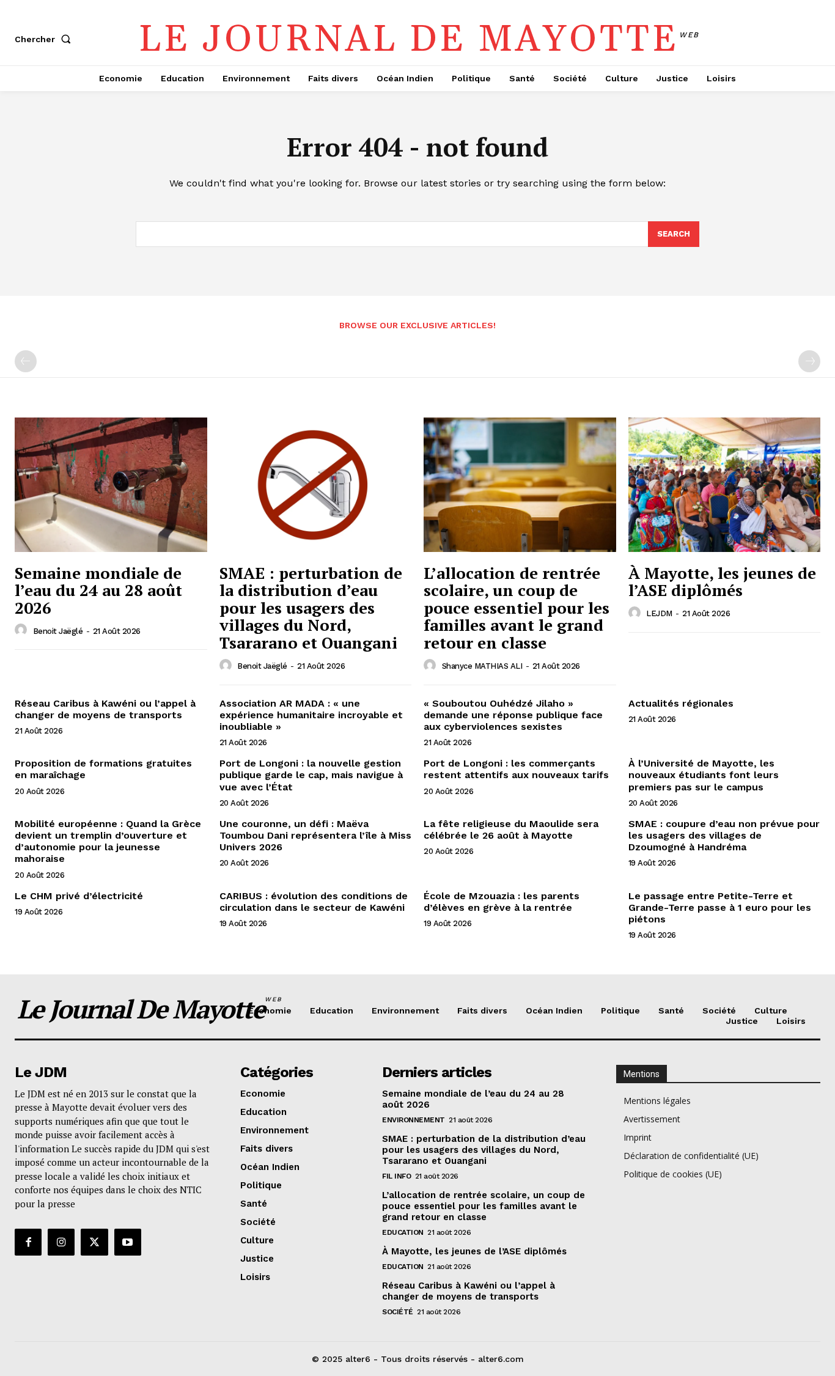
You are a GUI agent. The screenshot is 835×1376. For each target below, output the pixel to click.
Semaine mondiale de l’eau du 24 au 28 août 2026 (98, 590)
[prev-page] (26, 361)
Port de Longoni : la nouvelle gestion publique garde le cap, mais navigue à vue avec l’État (311, 774)
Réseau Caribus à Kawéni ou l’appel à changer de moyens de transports (105, 709)
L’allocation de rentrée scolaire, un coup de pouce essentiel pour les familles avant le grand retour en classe (516, 607)
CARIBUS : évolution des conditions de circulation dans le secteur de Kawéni (313, 901)
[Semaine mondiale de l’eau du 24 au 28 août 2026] (111, 485)
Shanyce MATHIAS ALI (482, 666)
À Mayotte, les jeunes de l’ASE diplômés (722, 581)
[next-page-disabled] (809, 361)
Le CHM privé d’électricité (79, 896)
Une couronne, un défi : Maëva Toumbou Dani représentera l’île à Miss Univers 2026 (315, 835)
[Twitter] (94, 1242)
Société (397, 1312)
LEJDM (659, 613)
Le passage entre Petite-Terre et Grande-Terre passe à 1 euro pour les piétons (719, 907)
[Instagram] (61, 1242)
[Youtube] (127, 1242)
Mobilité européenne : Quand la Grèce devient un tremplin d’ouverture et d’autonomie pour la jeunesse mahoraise (108, 841)
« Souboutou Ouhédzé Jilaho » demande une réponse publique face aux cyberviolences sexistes (513, 714)
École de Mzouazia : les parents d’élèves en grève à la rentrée (501, 901)
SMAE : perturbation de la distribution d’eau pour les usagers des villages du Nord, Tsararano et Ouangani (310, 607)
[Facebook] (28, 1242)
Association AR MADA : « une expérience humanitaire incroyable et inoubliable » (311, 714)
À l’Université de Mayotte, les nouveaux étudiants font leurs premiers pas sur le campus (703, 774)
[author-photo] (23, 630)
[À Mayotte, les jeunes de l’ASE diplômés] (724, 485)
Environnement (413, 1120)
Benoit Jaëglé (58, 631)
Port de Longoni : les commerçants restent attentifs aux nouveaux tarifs (516, 769)
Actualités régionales (681, 703)
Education (403, 1232)
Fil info (396, 1176)
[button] (45, 39)
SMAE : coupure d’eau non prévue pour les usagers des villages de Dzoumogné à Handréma (724, 835)
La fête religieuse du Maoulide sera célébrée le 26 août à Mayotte (511, 829)
